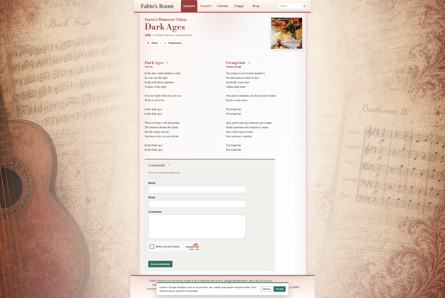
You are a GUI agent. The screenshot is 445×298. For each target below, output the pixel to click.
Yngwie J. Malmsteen (160, 19)
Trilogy (181, 19)
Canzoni (189, 6)
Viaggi (239, 6)
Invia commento (160, 264)
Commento (155, 211)
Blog (256, 6)
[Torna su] (167, 63)
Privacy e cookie (289, 286)
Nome (151, 183)
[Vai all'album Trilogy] (286, 33)
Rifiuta (266, 289)
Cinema (222, 6)
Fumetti (206, 6)
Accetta (280, 289)
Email (151, 197)
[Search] (304, 5)
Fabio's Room (157, 6)
